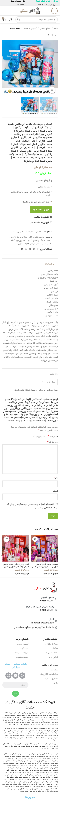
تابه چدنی (12, 738)
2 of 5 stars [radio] (41, 437)
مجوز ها (54, 670)
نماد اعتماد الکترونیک (49, 674)
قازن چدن (20, 738)
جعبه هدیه (15, 28)
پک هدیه (48, 240)
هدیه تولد (35, 243)
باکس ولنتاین (26, 237)
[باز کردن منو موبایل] (54, 11)
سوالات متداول (51, 644)
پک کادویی (14, 237)
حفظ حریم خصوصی (49, 652)
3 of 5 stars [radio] (39, 437)
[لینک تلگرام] (22, 249)
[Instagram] (8, 675)
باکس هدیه (39, 237)
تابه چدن (37, 738)
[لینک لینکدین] (26, 249)
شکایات (55, 648)
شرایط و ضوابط (21, 652)
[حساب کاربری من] (11, 19)
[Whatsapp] (22, 675)
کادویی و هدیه (30, 28)
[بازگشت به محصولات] (52, 35)
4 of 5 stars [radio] (37, 437)
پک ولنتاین (38, 240)
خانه (56, 28)
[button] (55, 68)
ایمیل (55, 491)
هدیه (43, 243)
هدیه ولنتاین (23, 243)
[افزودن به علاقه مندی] (35, 539)
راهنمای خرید (22, 639)
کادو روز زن (21, 240)
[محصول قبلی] (56, 35)
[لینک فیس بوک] (38, 249)
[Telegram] (15, 675)
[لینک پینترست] (30, 249)
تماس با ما (53, 657)
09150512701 (42, 4)
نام (56, 478)
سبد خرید (24, 648)
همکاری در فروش (50, 678)
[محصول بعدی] (48, 35)
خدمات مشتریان (50, 639)
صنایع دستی (45, 28)
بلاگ (55, 683)
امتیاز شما (53, 436)
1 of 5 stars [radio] (43, 437)
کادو (29, 240)
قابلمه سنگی (53, 782)
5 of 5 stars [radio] (34, 437)
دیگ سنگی (24, 731)
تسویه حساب (22, 644)
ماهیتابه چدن (28, 738)
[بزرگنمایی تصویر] (51, 90)
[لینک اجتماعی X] (34, 249)
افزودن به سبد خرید (41, 209)
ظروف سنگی (15, 768)
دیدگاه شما (52, 442)
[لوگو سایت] (30, 10)
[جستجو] (18, 19)
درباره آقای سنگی (50, 665)
